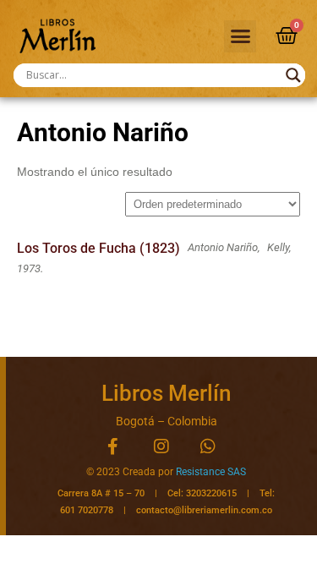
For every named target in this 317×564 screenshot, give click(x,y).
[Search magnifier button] (293, 75)
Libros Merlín (166, 393)
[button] (240, 36)
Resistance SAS (211, 472)
